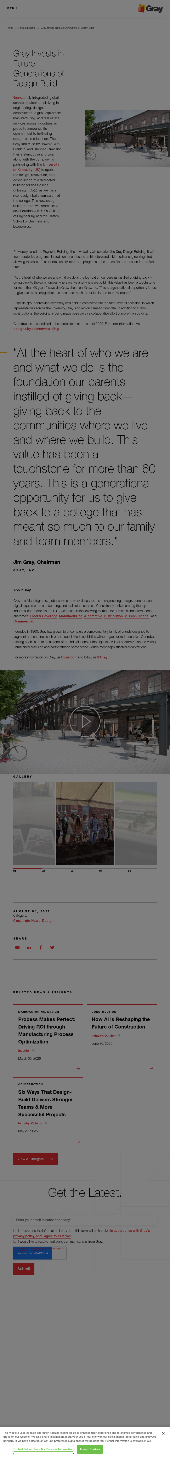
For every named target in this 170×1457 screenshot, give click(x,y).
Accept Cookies (90, 1449)
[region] (85, 1442)
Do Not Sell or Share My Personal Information (43, 1449)
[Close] (163, 1433)
